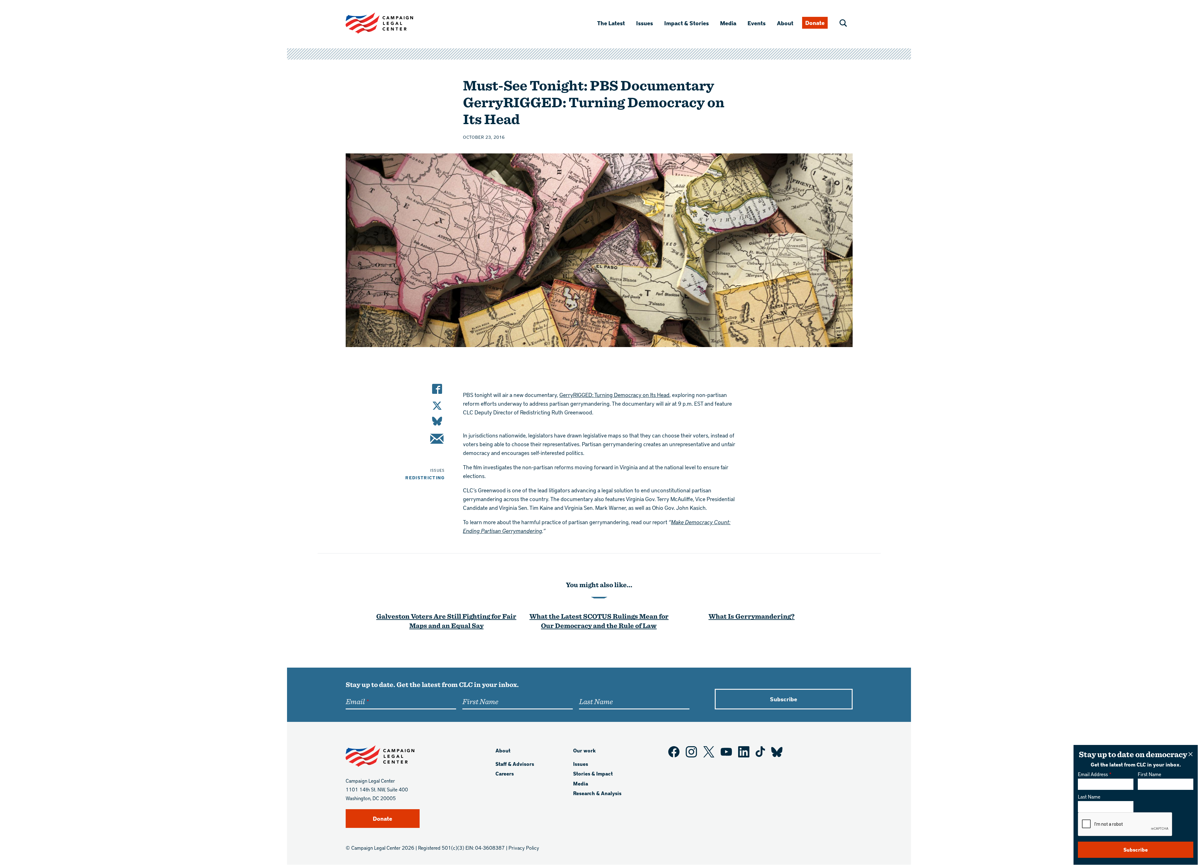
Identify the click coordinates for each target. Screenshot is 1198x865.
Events (757, 23)
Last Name (1089, 796)
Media (728, 23)
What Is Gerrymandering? (752, 616)
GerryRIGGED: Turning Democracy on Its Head (614, 394)
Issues (644, 23)
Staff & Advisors (514, 764)
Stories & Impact (593, 773)
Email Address (1093, 774)
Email (355, 701)
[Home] (389, 23)
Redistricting (425, 478)
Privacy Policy (524, 847)
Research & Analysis (597, 793)
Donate (815, 23)
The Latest (611, 23)
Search (843, 23)
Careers (504, 773)
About (785, 23)
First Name (1149, 774)
